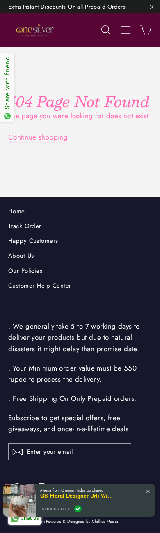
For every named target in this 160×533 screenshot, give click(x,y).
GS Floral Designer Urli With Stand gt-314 (77, 495)
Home (16, 211)
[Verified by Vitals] (78, 508)
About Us (21, 255)
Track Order (24, 226)
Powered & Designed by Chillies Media (82, 521)
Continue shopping (38, 137)
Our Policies (25, 270)
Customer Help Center (39, 285)
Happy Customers (33, 240)
